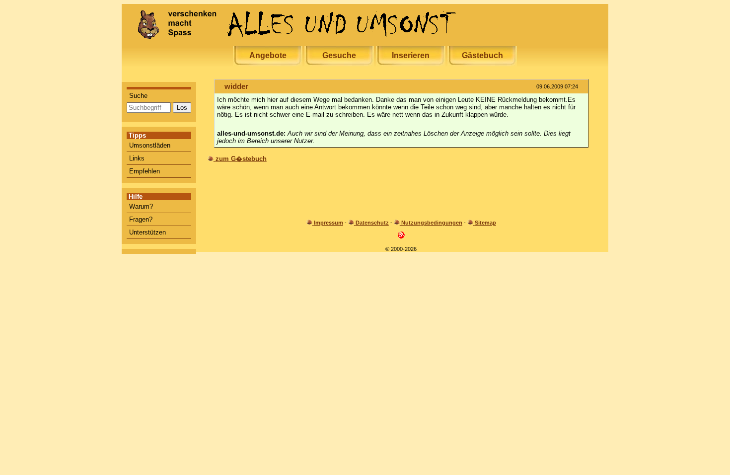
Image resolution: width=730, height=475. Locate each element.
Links (137, 158)
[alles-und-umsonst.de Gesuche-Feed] (401, 236)
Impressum (328, 223)
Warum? (141, 206)
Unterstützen (147, 232)
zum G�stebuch (241, 158)
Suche (138, 95)
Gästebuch (482, 55)
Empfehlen (144, 171)
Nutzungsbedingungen (431, 223)
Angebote (268, 55)
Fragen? (140, 219)
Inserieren (411, 55)
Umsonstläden (149, 145)
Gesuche (339, 55)
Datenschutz (372, 223)
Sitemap (485, 223)
